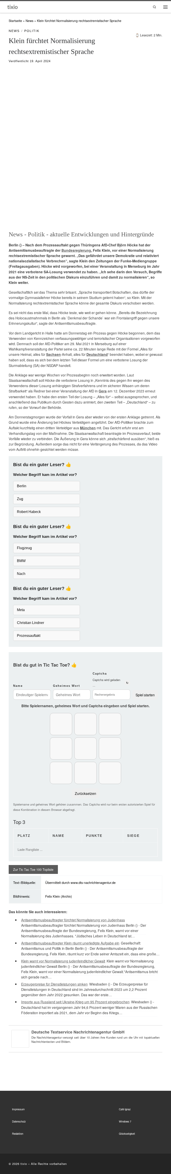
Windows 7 (125, 1121)
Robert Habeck (29, 512)
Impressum (18, 1109)
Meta (21, 610)
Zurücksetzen (85, 793)
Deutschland (97, 354)
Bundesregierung (76, 250)
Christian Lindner (30, 623)
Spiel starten (145, 694)
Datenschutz (19, 1121)
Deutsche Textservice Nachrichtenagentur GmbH (77, 1032)
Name (18, 685)
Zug (20, 499)
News (29, 20)
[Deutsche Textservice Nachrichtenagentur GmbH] (20, 1038)
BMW (21, 561)
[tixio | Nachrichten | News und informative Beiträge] (12, 6)
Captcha (100, 673)
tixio (23, 1164)
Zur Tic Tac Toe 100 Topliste (33, 869)
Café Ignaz (125, 1109)
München (88, 428)
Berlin (21, 486)
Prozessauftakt (28, 635)
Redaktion (17, 1133)
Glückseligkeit (127, 1133)
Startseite (15, 20)
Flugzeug (24, 548)
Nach (21, 574)
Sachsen (53, 354)
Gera (103, 391)
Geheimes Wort (66, 685)
